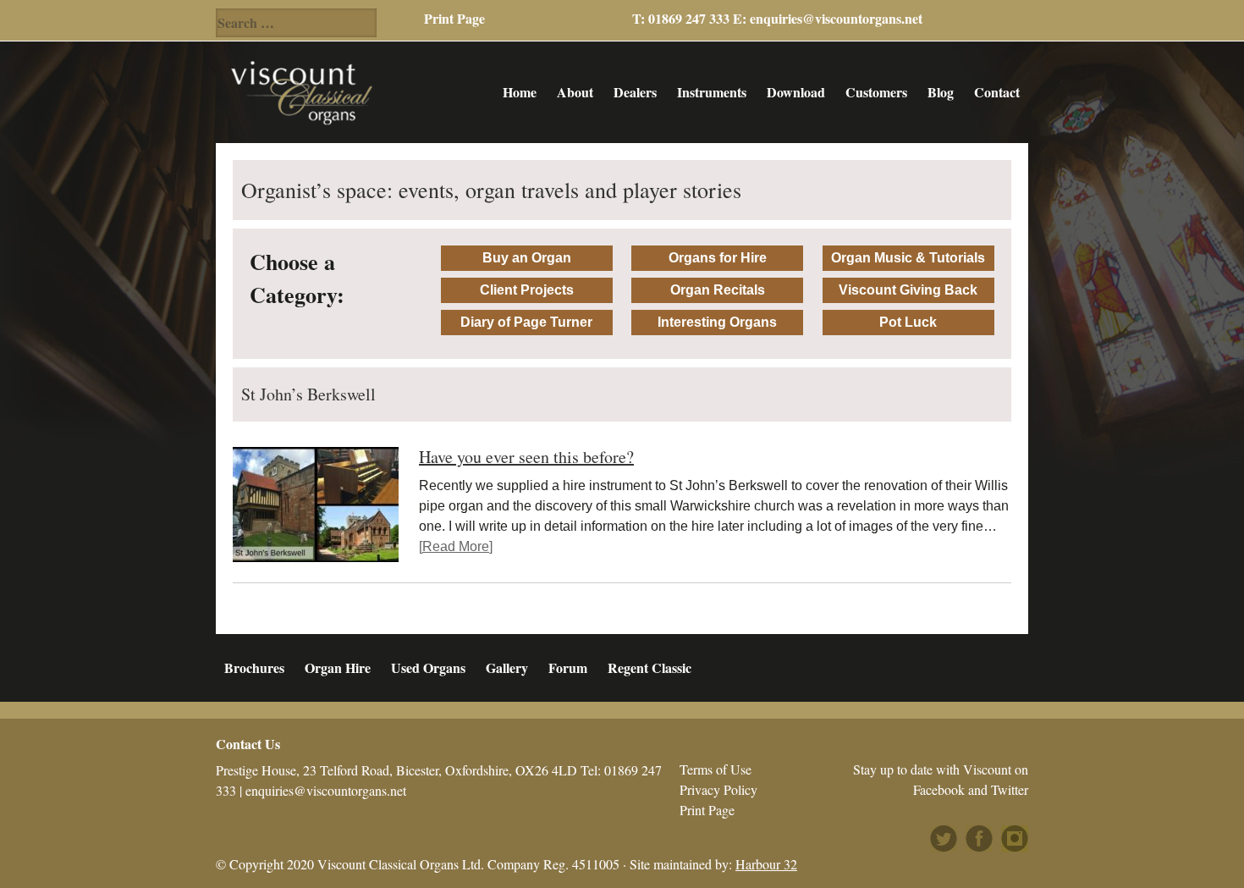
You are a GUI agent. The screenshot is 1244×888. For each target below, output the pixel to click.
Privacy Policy (718, 789)
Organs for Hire (718, 258)
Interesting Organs (717, 322)
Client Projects (527, 290)
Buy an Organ (526, 258)
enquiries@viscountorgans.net (836, 18)
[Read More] (456, 546)
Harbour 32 (766, 864)
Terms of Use (715, 769)
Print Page (454, 18)
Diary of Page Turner (526, 322)
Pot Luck (908, 322)
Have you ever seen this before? (526, 456)
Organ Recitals (717, 290)
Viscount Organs (301, 92)
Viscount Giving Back (908, 290)
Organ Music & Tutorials (908, 258)
